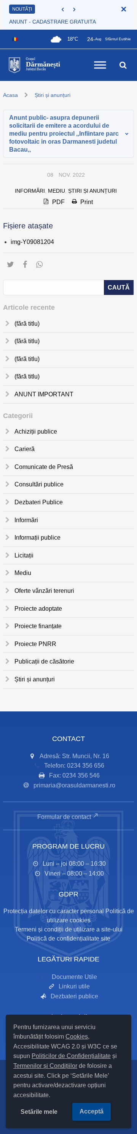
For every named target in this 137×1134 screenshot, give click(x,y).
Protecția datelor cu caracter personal (53, 911)
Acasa (10, 95)
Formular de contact (64, 817)
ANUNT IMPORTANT (43, 394)
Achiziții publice (35, 431)
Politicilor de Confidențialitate (71, 1056)
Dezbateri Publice (38, 502)
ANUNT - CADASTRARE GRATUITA (52, 22)
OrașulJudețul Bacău (43, 64)
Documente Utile (74, 977)
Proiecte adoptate (38, 608)
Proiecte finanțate (38, 626)
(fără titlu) (27, 323)
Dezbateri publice (74, 996)
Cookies (76, 1036)
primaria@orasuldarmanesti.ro (74, 785)
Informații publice (37, 537)
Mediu (56, 191)
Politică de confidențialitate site (68, 938)
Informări (30, 191)
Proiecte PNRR (35, 644)
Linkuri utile (74, 986)
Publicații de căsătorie (44, 661)
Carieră (24, 449)
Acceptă (92, 1111)
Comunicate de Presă (43, 467)
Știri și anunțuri (52, 95)
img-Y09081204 (32, 242)
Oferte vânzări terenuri (44, 591)
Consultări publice (39, 484)
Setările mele (39, 1112)
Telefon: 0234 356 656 (74, 765)
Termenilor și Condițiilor (45, 1066)
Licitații (23, 555)
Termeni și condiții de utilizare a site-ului (69, 929)
